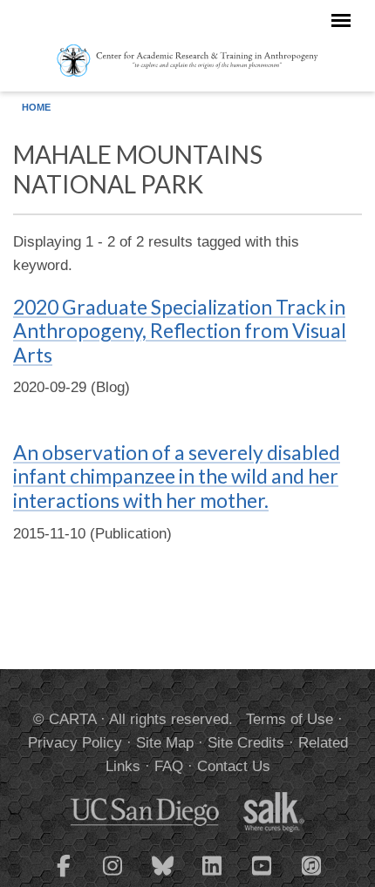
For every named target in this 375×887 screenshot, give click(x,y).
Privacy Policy (75, 743)
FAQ (168, 766)
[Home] (187, 59)
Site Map (165, 743)
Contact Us (233, 766)
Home (36, 107)
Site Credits (246, 743)
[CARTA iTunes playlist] (312, 864)
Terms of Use (289, 719)
